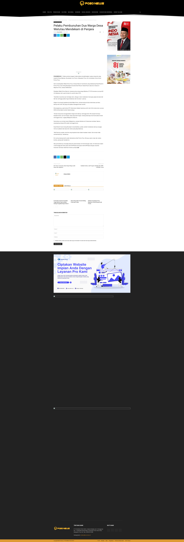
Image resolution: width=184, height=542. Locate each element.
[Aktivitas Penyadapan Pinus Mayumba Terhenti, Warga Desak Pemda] (96, 194)
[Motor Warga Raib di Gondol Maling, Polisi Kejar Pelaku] (78, 194)
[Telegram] (68, 35)
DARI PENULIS (67, 185)
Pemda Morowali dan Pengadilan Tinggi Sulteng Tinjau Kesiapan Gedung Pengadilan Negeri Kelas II (61, 202)
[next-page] (57, 206)
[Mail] (116, 530)
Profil (99, 540)
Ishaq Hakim (59, 32)
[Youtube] (120, 530)
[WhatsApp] (61, 35)
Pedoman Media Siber (119, 540)
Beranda (55, 20)
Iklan (107, 540)
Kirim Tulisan (127, 540)
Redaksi (102, 540)
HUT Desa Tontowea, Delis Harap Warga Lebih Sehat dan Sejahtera (64, 166)
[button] (140, 12)
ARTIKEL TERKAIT (58, 185)
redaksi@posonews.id (85, 535)
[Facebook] (132, 12)
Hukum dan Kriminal (63, 20)
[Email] (65, 35)
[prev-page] (54, 206)
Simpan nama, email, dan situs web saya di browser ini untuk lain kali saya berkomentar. (75, 240)
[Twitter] (137, 12)
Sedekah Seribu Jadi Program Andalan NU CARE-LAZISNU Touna (92, 166)
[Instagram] (134, 12)
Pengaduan (111, 540)
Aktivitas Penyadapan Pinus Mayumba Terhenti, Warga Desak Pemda (95, 202)
